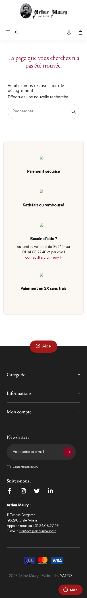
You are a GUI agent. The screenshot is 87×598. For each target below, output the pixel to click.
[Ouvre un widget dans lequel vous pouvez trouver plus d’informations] (70, 590)
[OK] (68, 452)
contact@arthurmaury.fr (43, 257)
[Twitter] (37, 491)
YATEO (66, 576)
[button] (43, 346)
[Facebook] (9, 491)
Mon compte (19, 411)
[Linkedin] (50, 491)
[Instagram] (23, 491)
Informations (19, 393)
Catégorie (16, 374)
